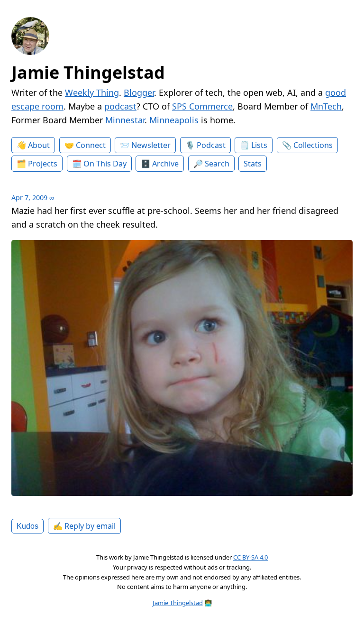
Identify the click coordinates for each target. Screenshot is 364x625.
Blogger (139, 92)
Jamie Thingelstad (88, 72)
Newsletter (151, 145)
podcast (120, 106)
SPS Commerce (202, 106)
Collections (313, 145)
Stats (253, 163)
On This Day (105, 163)
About (39, 145)
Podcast (211, 145)
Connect (91, 145)
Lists (259, 145)
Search (217, 163)
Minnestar (125, 120)
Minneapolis (174, 120)
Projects (42, 163)
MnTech (326, 106)
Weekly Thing (92, 92)
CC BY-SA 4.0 (250, 557)
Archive (165, 163)
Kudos (27, 526)
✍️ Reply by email (84, 526)
